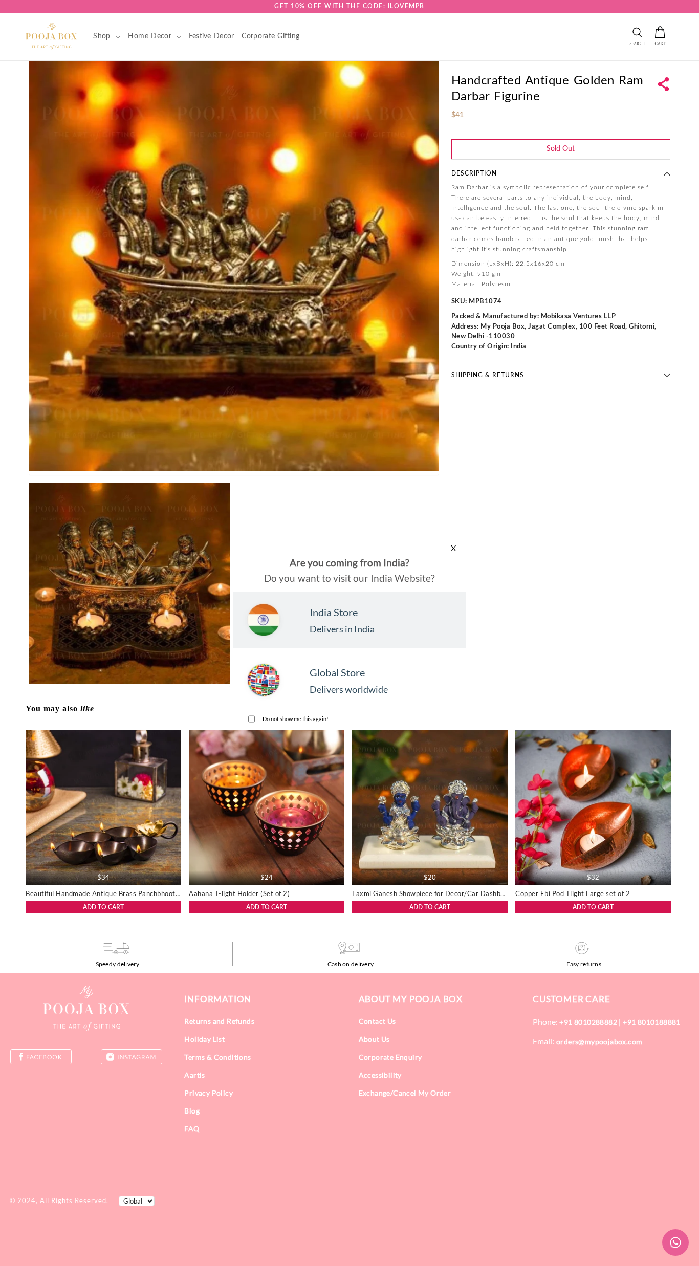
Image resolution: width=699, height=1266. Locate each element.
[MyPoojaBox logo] (51, 36)
